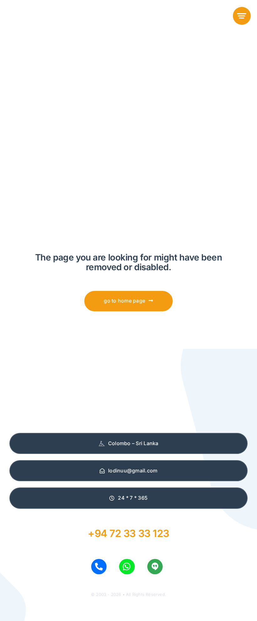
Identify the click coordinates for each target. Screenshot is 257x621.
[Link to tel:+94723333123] (99, 566)
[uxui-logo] (38, 11)
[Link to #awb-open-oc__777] (242, 16)
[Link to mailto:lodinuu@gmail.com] (155, 566)
